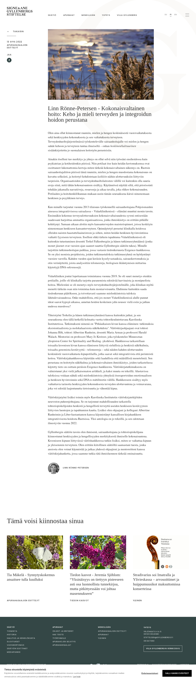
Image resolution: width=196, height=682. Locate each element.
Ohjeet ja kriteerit (63, 631)
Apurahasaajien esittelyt (112, 631)
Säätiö (52, 15)
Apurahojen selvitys (64, 641)
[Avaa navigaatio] (187, 15)
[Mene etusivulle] (19, 11)
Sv (166, 14)
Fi (170, 14)
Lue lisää (76, 677)
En (175, 14)
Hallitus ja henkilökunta (21, 638)
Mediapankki (14, 652)
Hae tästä (58, 634)
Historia (11, 634)
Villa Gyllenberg (127, 15)
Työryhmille (59, 638)
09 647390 (149, 641)
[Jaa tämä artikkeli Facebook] (9, 60)
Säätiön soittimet (17, 648)
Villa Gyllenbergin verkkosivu (163, 648)
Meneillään (88, 15)
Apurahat (69, 15)
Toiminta (12, 631)
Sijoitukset (13, 641)
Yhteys (106, 15)
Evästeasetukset (149, 673)
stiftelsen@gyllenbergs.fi (158, 637)
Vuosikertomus (15, 645)
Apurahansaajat (62, 645)
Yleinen (102, 638)
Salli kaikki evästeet (177, 673)
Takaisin (18, 31)
